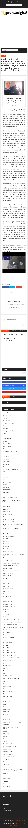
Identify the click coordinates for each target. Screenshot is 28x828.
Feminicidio (7, 549)
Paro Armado (7, 691)
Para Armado (7, 686)
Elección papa (8, 514)
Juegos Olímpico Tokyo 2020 (12, 624)
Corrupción (6, 467)
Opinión (5, 681)
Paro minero (7, 694)
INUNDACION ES (8, 601)
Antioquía (6, 425)
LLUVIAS (6, 630)
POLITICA (6, 709)
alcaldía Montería (9, 423)
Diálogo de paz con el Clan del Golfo (13, 500)
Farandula (6, 541)
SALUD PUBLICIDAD (10, 746)
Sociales (6, 759)
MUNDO (6, 663)
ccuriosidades (7, 438)
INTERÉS (3, 55)
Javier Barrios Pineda (5, 73)
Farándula (6, 544)
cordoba (6, 456)
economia (6, 504)
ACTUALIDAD (7, 415)
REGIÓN (6, 733)
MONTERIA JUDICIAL (10, 653)
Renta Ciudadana (8, 739)
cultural (5, 477)
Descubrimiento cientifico (11, 495)
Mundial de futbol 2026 (11, 658)
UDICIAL (6, 773)
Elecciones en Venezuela (11, 528)
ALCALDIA (6, 420)
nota (4, 673)
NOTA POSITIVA (8, 676)
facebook (6, 286)
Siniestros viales (8, 756)
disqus (14, 330)
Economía (6, 506)
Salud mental (7, 744)
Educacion (6, 509)
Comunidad (7, 449)
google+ (20, 286)
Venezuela (6, 778)
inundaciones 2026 (9, 606)
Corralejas (6, 461)
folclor (5, 558)
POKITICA (6, 701)
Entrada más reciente (11, 319)
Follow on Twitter (8, 388)
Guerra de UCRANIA (9, 568)
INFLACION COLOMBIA (11, 581)
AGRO (5, 418)
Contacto (5, 808)
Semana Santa (8, 751)
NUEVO (5, 396)
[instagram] (8, 2)
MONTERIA (7, 647)
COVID (5, 472)
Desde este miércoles (10, 497)
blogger (5, 330)
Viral (4, 783)
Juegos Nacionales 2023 (11, 619)
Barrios (5, 428)
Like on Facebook (7, 382)
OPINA (22, 396)
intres (5, 599)
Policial (5, 706)
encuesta (6, 533)
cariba (5, 433)
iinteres (5, 578)
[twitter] (14, 2)
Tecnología (6, 764)
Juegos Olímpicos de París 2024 (13, 627)
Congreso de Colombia (10, 451)
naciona (6, 668)
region (5, 731)
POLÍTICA (6, 712)
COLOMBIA (7, 443)
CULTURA (6, 474)
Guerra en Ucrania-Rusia (11, 570)
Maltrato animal (8, 632)
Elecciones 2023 (8, 519)
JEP (4, 612)
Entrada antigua (17, 325)
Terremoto (6, 767)
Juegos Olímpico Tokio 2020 (12, 622)
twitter (12, 286)
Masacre (6, 635)
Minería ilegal (7, 642)
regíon (5, 736)
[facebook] (17, 2)
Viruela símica (7, 786)
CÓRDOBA (6, 459)
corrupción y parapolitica (11, 469)
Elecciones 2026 (8, 522)
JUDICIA (6, 614)
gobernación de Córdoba (11, 563)
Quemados (6, 724)
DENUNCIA (7, 487)
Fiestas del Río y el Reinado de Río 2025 (13, 554)
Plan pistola (7, 699)
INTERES (6, 583)
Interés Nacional (8, 588)
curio (5, 479)
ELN (4, 531)
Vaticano (6, 776)
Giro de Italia (7, 560)
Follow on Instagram (8, 385)
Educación (6, 511)
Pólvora (5, 717)
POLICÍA (6, 704)
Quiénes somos (7, 810)
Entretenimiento (8, 536)
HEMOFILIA (7, 576)
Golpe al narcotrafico (10, 565)
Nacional (6, 671)
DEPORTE (6, 490)
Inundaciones (7, 604)
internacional (7, 594)
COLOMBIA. (7, 446)
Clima (5, 441)
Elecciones (6, 517)
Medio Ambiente (8, 637)
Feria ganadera (8, 551)
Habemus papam (8, 573)
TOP (14, 396)
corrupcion (6, 464)
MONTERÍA (7, 650)
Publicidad (6, 719)
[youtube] (11, 2)
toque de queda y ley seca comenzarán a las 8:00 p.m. (12, 770)
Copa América (7, 454)
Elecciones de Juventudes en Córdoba (12, 525)
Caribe (5, 436)
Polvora (5, 714)
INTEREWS (6, 591)
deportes (6, 492)
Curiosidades (7, 482)
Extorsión (6, 538)
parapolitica (7, 688)
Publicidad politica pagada (12, 722)
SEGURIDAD (7, 749)
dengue (5, 484)
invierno (6, 609)
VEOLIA (5, 781)
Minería (5, 640)
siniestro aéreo (8, 754)
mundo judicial (8, 665)
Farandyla (6, 546)
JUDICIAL (6, 617)
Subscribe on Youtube (9, 391)
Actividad (6, 413)
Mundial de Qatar (9, 660)
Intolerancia (7, 596)
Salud (5, 741)
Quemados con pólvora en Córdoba (11, 728)
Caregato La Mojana (9, 431)
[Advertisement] (14, 32)
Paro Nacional (7, 696)
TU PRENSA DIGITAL (18, 821)
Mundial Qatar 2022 (9, 655)
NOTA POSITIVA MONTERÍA (12, 678)
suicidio (5, 762)
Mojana (5, 645)
